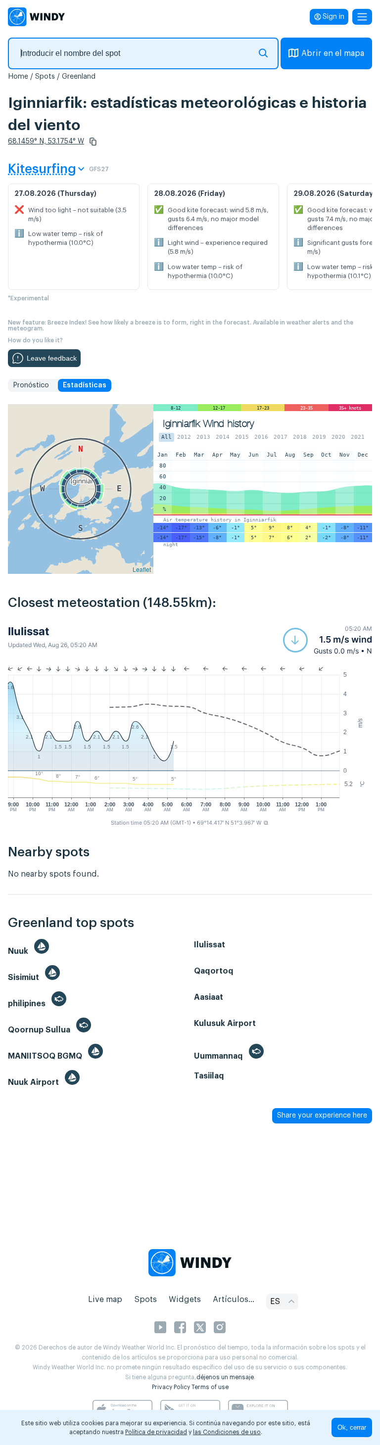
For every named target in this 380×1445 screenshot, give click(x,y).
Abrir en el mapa (332, 53)
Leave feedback (52, 358)
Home (18, 76)
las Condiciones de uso (227, 1432)
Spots (45, 76)
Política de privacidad (156, 1432)
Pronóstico (31, 385)
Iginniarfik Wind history (208, 423)
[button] (93, 141)
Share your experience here (322, 1115)
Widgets (185, 1300)
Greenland (78, 76)
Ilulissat (28, 631)
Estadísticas (84, 385)
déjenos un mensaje (225, 1377)
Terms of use (210, 1387)
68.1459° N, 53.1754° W (46, 141)
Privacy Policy (171, 1387)
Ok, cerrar (351, 1427)
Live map (105, 1300)
